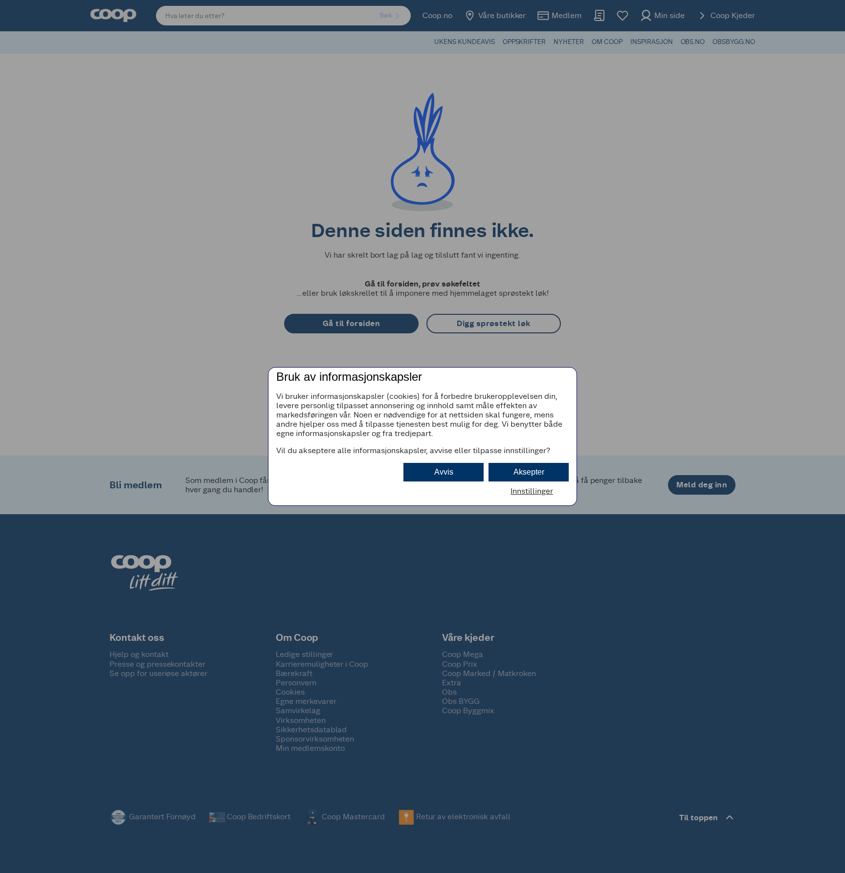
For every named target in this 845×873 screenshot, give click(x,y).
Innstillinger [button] (532, 491)
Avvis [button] (443, 472)
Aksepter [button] (528, 472)
